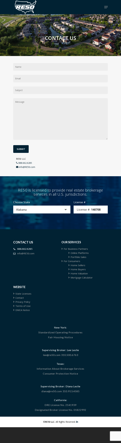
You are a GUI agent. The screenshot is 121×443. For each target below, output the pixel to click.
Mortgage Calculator (82, 277)
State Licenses (23, 293)
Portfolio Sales (78, 257)
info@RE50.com (26, 166)
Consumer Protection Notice (60, 373)
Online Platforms (80, 252)
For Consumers (72, 261)
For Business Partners (76, 248)
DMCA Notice (22, 310)
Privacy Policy (22, 301)
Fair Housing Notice (60, 337)
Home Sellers (78, 265)
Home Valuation (79, 273)
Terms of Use (23, 305)
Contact (19, 297)
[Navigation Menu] (106, 7)
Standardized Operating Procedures (60, 332)
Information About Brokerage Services (60, 368)
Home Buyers (78, 269)
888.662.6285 (25, 162)
